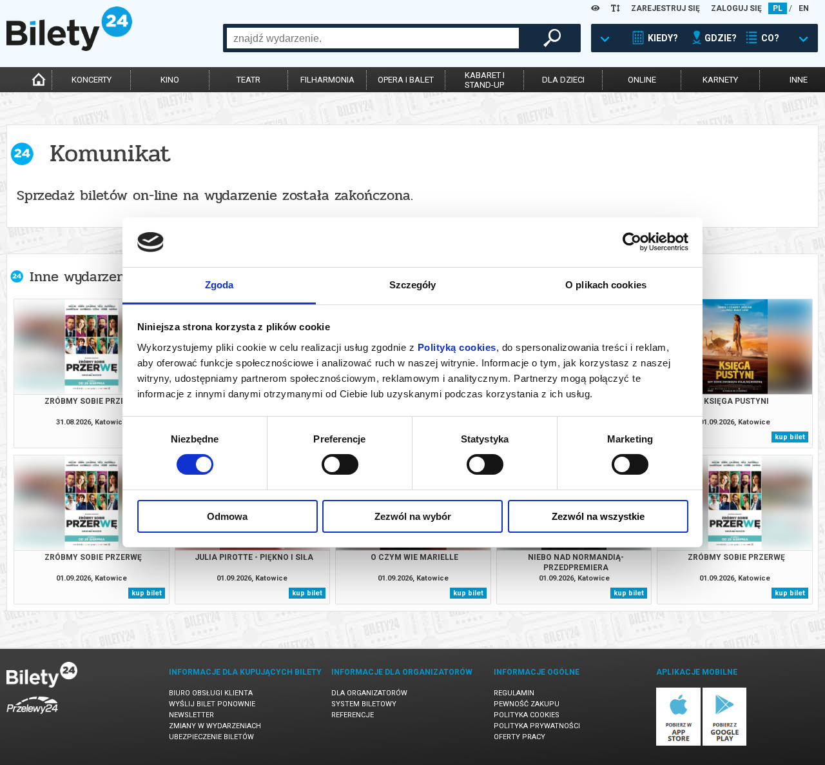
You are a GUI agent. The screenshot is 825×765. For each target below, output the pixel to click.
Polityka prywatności (537, 726)
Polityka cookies (526, 715)
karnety (720, 79)
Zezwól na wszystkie (598, 516)
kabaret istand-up (485, 80)
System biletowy (363, 704)
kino (169, 79)
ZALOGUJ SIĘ (736, 8)
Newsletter (191, 715)
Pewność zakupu (526, 704)
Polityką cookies (457, 347)
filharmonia (327, 79)
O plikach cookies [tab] (605, 284)
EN (804, 8)
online (642, 79)
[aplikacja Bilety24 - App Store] (678, 743)
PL (777, 8)
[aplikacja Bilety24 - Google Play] (725, 743)
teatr (248, 79)
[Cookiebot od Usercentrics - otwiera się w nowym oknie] (632, 242)
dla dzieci (563, 79)
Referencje (352, 715)
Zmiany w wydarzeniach (215, 726)
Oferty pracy (519, 737)
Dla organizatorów (369, 693)
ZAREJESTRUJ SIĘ (665, 8)
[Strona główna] (69, 48)
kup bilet (790, 437)
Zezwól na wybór (412, 516)
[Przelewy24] (32, 716)
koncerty (92, 79)
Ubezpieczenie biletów (211, 737)
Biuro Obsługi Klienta (211, 693)
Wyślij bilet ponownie (212, 704)
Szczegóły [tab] (412, 284)
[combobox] (373, 38)
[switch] (340, 464)
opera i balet (406, 79)
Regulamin (514, 693)
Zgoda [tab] (219, 284)
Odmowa (227, 516)
